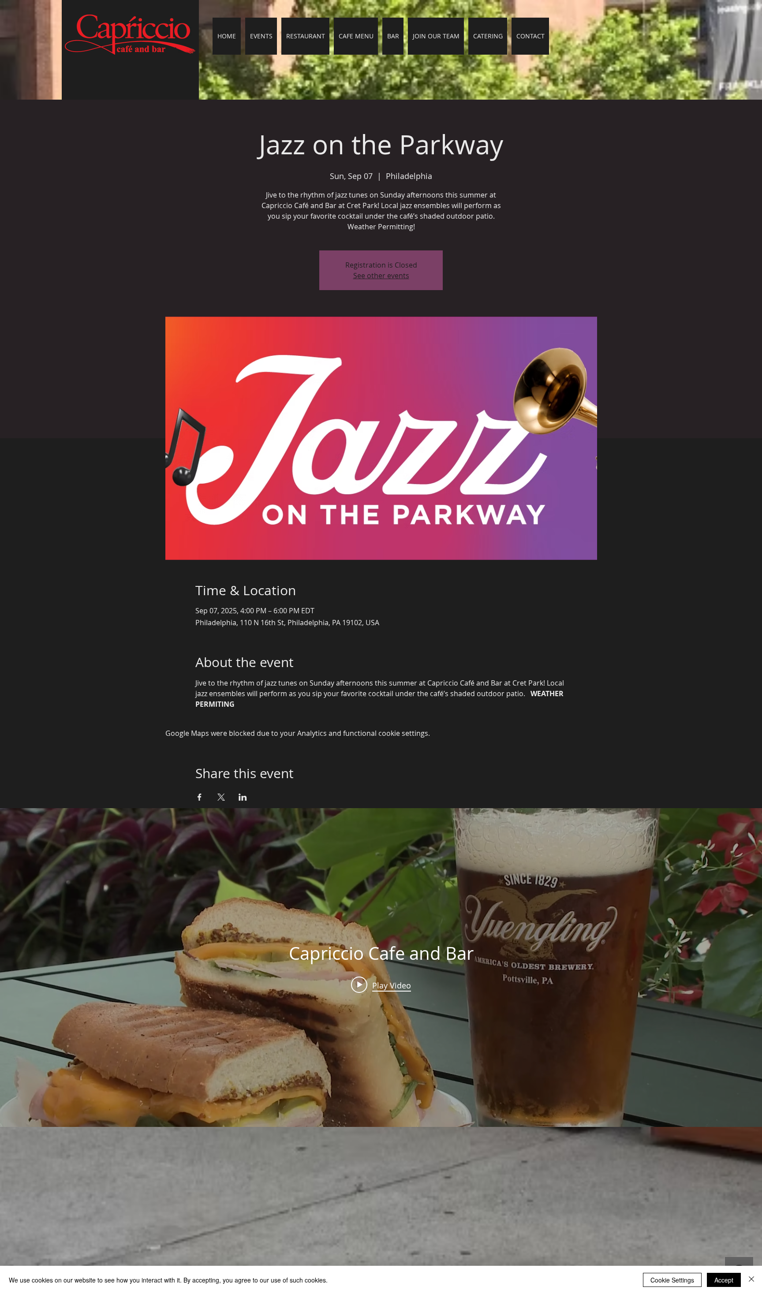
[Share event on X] (221, 797)
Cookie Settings (672, 1279)
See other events (381, 275)
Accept (723, 1279)
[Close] (751, 1280)
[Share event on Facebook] (199, 797)
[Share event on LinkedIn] (243, 797)
